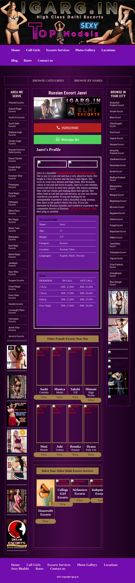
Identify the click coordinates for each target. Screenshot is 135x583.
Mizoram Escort (117, 207)
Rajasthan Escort (118, 231)
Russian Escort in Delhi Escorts (17, 151)
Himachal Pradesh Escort (117, 151)
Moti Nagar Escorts (14, 220)
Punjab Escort (116, 225)
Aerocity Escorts (16, 336)
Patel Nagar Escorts (14, 194)
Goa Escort (115, 132)
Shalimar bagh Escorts (15, 133)
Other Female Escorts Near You (67, 338)
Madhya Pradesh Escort (117, 178)
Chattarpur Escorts (14, 320)
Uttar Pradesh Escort (116, 265)
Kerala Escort (116, 171)
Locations (108, 50)
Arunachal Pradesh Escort (117, 104)
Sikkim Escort (116, 237)
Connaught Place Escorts (17, 311)
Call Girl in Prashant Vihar (82, 208)
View (44, 397)
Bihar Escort (115, 117)
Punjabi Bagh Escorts (15, 168)
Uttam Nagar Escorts (14, 288)
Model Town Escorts (14, 229)
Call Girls (33, 50)
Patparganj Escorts (14, 186)
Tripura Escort (116, 258)
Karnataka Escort (118, 165)
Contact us (45, 60)
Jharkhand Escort (118, 159)
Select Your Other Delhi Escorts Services (67, 470)
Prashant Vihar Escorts (15, 177)
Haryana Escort (117, 144)
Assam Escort (116, 111)
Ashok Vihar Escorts (14, 328)
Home (15, 50)
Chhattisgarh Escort (116, 124)
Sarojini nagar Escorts (15, 142)
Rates (28, 60)
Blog (14, 60)
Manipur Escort (117, 195)
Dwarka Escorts (16, 304)
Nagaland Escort (117, 213)
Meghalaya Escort (118, 201)
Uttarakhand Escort (115, 274)
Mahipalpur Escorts (14, 238)
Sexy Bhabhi (20, 568)
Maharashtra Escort (116, 187)
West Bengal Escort (116, 283)
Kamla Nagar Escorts (14, 255)
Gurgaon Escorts (16, 280)
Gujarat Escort (116, 138)
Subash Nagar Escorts (15, 110)
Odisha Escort (116, 219)
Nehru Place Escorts (14, 212)
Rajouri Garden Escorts (15, 159)
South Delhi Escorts (14, 124)
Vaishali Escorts (16, 102)
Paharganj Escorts (13, 203)
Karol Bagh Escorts (13, 247)
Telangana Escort (118, 252)
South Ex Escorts (17, 117)
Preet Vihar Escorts (14, 296)
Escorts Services (57, 50)
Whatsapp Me (70, 140)
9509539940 (70, 128)
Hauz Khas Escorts (13, 273)
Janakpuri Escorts (13, 264)
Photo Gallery (85, 50)
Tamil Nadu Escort (115, 245)
